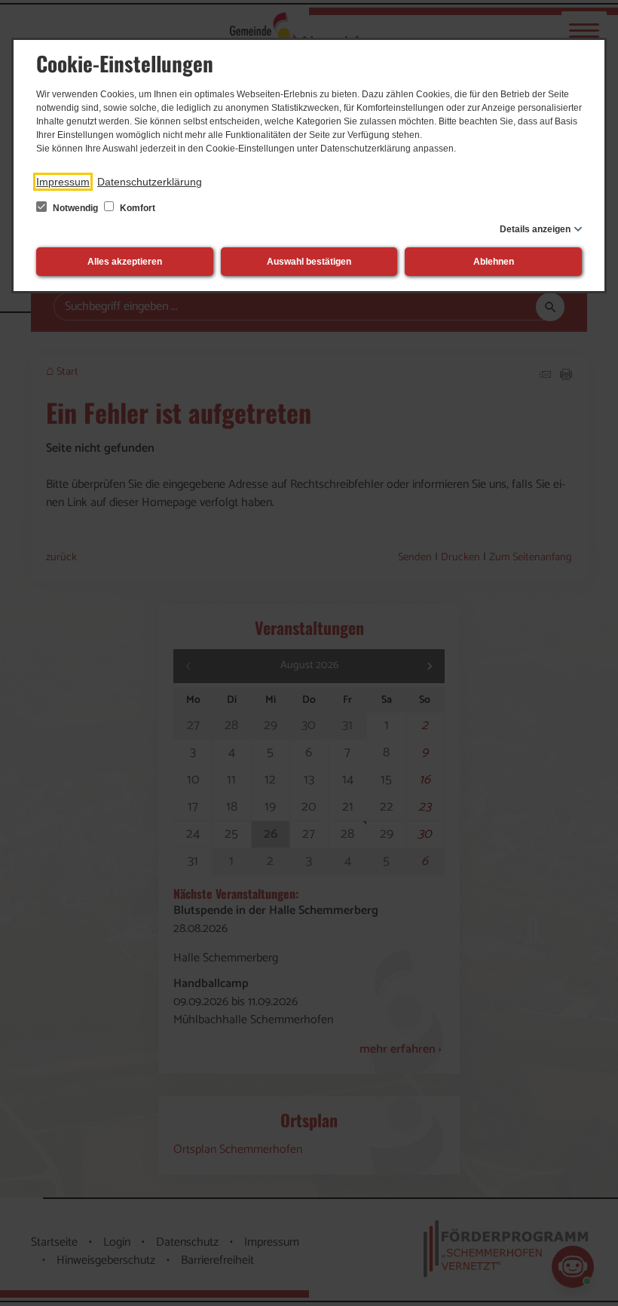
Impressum (63, 182)
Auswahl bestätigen (309, 261)
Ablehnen (493, 261)
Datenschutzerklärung (149, 182)
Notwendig (75, 208)
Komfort (136, 208)
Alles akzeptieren (124, 261)
